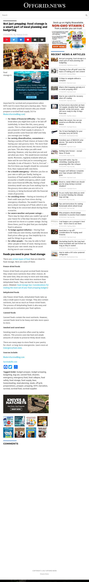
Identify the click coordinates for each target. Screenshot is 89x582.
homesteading (9, 383)
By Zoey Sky (71, 155)
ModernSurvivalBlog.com (13, 114)
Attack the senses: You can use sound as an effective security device (70, 122)
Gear (34, 380)
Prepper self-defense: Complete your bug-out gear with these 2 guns (71, 173)
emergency (8, 377)
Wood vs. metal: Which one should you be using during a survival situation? (71, 184)
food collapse (34, 377)
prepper (20, 386)
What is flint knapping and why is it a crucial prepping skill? (72, 88)
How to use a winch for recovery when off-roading (71, 97)
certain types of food (21, 259)
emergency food (21, 377)
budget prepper (23, 372)
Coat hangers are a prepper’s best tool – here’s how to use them (72, 223)
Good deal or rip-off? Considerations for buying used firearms (70, 233)
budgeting (7, 375)
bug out (16, 375)
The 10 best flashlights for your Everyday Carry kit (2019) (70, 132)
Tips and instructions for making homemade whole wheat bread (71, 205)
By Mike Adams (71, 116)
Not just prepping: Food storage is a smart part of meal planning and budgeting (72, 61)
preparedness (9, 386)
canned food (25, 375)
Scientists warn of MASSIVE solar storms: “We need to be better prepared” (71, 142)
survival (6, 389)
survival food (16, 389)
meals (32, 383)
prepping (28, 386)
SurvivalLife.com (10, 362)
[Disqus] (26, 476)
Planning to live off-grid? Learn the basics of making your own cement (72, 71)
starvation (42, 386)
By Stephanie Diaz (72, 136)
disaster (35, 375)
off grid (39, 383)
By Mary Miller (72, 74)
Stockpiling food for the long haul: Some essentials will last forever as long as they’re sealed (72, 244)
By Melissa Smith (72, 65)
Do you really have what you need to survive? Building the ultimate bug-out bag (71, 195)
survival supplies (30, 389)
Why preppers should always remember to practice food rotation (72, 214)
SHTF (35, 386)
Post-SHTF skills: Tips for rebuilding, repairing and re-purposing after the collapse (70, 162)
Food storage (14, 380)
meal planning (23, 383)
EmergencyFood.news (12, 348)
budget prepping (38, 372)
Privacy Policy (44, 574)
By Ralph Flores (71, 127)
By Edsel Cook (71, 83)
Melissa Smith (22, 35)
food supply (26, 380)
